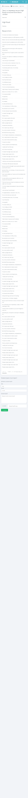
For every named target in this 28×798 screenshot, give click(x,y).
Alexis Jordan (15, 6)
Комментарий (4, 393)
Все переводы (6, 6)
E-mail (2, 388)
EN (6, 2)
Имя (2, 384)
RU (4, 2)
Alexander (4, 373)
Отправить (4, 410)
